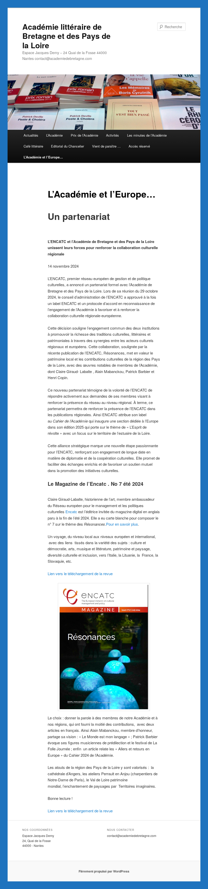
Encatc (71, 511)
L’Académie (54, 135)
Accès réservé (139, 146)
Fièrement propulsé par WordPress (104, 871)
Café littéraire (33, 146)
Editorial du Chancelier (67, 146)
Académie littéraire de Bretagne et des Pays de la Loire (66, 36)
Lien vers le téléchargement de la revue (80, 573)
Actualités (31, 135)
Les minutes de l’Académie (147, 135)
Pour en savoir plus (122, 524)
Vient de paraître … (106, 146)
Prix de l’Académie (84, 135)
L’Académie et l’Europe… (43, 157)
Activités (112, 135)
